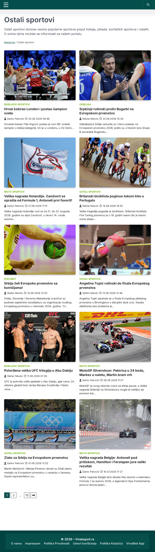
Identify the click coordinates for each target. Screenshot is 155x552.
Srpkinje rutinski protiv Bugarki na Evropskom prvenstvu (106, 111)
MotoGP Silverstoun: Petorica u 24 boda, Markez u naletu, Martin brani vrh (111, 372)
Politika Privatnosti (57, 543)
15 (27, 495)
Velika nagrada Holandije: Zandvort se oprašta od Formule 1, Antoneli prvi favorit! (38, 198)
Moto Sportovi (14, 191)
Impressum (32, 543)
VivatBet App (135, 543)
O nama (16, 543)
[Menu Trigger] (6, 4)
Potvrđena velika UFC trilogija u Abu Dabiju (38, 370)
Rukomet (10, 279)
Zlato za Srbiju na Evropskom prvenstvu (36, 458)
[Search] (148, 4)
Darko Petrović (15, 118)
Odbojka (85, 104)
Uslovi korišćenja (85, 543)
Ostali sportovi (90, 191)
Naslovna (9, 42)
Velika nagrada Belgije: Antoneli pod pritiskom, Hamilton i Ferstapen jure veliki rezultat (112, 462)
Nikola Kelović (90, 118)
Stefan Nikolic (15, 293)
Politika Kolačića (111, 543)
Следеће (33, 495)
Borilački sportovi (17, 104)
